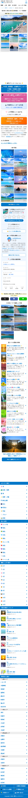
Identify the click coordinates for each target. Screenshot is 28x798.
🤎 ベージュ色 (5, 559)
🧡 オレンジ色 (5, 542)
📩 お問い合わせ (19, 792)
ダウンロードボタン (14, 13)
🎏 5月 (3, 580)
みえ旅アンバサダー (14, 250)
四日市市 (3, 706)
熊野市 (3, 779)
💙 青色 (3, 528)
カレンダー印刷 (22, 5)
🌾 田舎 (3, 511)
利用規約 (8, 136)
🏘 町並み (3, 507)
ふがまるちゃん (19, 132)
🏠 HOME (3, 786)
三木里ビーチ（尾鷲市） (9, 264)
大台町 (3, 723)
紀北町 (3, 772)
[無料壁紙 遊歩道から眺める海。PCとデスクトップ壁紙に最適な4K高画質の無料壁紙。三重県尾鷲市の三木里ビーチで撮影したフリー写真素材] (14, 24)
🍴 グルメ (4, 514)
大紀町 (3, 730)
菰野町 (3, 692)
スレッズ (10, 248)
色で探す (14, 5)
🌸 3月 (3, 573)
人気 (6, 5)
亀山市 (3, 703)
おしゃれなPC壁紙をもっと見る (9, 143)
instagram (4, 248)
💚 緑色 (3, 531)
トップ (2, 7)
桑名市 (3, 696)
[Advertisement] (14, 67)
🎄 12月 (3, 604)
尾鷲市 (6, 7)
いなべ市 (3, 682)
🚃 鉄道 (3, 518)
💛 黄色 (3, 538)
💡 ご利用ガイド (5, 792)
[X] (13, 240)
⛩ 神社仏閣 (4, 500)
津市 (2, 712)
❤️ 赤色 (3, 545)
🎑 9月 (3, 594)
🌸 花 (2, 486)
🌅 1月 (3, 566)
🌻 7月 (3, 587)
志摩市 (3, 739)
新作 (9, 5)
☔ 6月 (3, 583)
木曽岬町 (3, 685)
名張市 (3, 763)
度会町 (3, 753)
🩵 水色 (3, 535)
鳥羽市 (3, 743)
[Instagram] (15, 240)
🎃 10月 (3, 597)
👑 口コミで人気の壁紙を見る (14, 231)
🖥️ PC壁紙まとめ (19, 789)
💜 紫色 (3, 549)
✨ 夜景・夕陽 (5, 497)
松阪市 (3, 716)
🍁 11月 (3, 601)
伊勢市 (3, 736)
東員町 (3, 689)
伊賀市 (3, 759)
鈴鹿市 (3, 699)
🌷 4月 (3, 576)
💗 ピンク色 (4, 524)
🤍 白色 (3, 556)
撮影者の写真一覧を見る (14, 255)
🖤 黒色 (3, 552)
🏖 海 (2, 493)
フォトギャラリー (7, 2)
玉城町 (3, 750)
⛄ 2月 (3, 569)
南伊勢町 (3, 746)
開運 (2, 5)
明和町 (3, 719)
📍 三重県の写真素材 (20, 786)
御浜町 (3, 775)
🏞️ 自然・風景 (5, 490)
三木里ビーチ (11, 7)
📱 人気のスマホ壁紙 (6, 789)
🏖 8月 (3, 590)
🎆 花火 (3, 504)
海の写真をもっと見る (14, 204)
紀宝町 (3, 782)
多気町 (3, 726)
